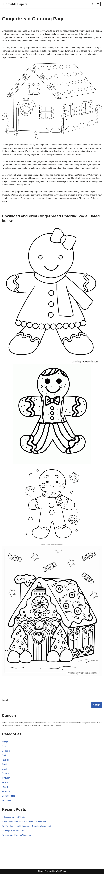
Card (4, 746)
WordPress (61, 871)
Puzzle (5, 787)
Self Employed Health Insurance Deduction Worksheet (26, 826)
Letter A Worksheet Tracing (14, 817)
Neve (40, 871)
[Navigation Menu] (98, 4)
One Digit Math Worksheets (14, 830)
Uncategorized (8, 796)
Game (4, 769)
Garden (5, 773)
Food (4, 764)
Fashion (5, 760)
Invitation (6, 778)
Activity (5, 742)
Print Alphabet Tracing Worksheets (17, 835)
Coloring (6, 751)
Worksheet (7, 800)
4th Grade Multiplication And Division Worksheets (24, 821)
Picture (5, 782)
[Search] (92, 4)
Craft (4, 755)
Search (5, 700)
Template (6, 791)
